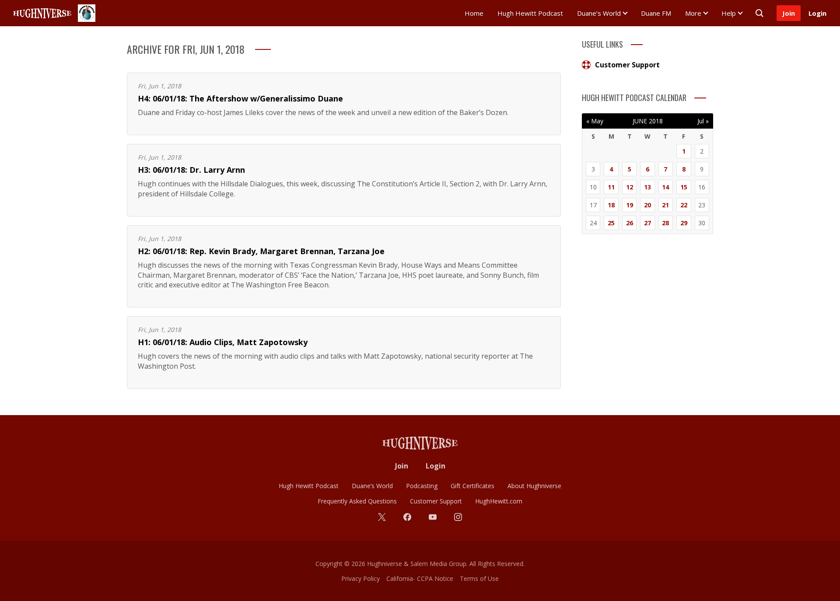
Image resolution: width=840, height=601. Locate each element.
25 (611, 223)
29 (683, 223)
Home (474, 13)
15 (683, 187)
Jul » (703, 121)
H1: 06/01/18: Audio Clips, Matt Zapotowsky (223, 342)
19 (629, 205)
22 (683, 205)
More (693, 13)
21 (665, 205)
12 (629, 187)
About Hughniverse (534, 486)
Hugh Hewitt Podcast (530, 13)
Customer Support (627, 65)
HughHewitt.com (498, 501)
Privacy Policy (360, 578)
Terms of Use (479, 578)
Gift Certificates (472, 486)
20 (647, 205)
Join (788, 13)
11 (611, 187)
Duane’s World (599, 13)
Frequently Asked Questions (357, 501)
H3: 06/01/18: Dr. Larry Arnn (191, 169)
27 (647, 223)
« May (594, 121)
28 (665, 223)
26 (629, 223)
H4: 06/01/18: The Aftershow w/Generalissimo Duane (240, 98)
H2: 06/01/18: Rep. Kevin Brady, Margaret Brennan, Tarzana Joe (261, 251)
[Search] (759, 13)
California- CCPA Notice (419, 578)
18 (611, 205)
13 (647, 187)
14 (665, 187)
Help (728, 13)
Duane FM (656, 13)
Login (817, 13)
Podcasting (422, 486)
